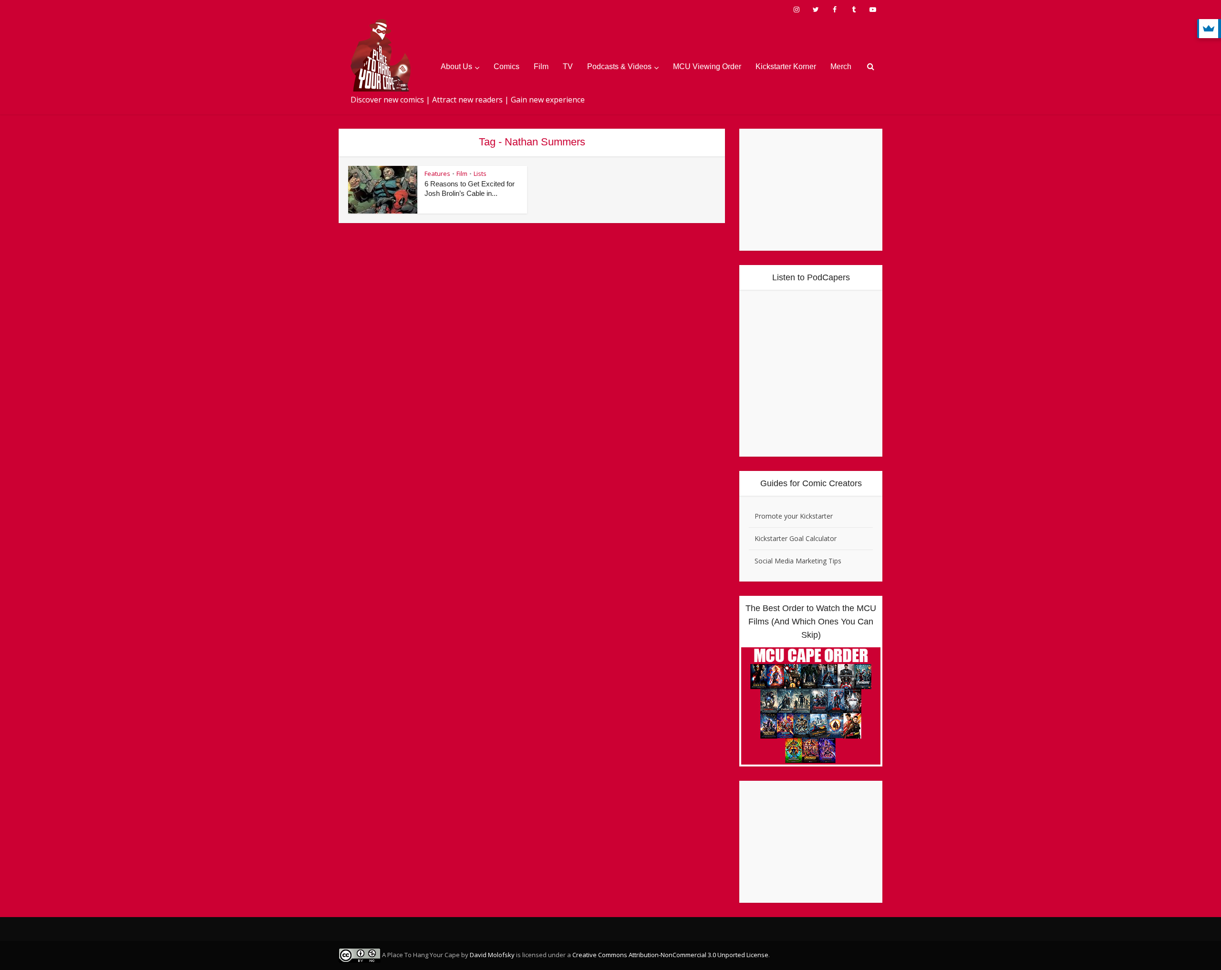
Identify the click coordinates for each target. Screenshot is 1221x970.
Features (437, 173)
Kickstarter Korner (785, 66)
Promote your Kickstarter (794, 516)
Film (541, 66)
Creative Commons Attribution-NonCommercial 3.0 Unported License (670, 954)
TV (568, 66)
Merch (840, 66)
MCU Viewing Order (707, 66)
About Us (456, 66)
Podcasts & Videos (619, 66)
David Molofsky (492, 954)
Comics (506, 66)
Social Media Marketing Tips (798, 560)
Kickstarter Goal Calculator (796, 538)
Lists (480, 173)
